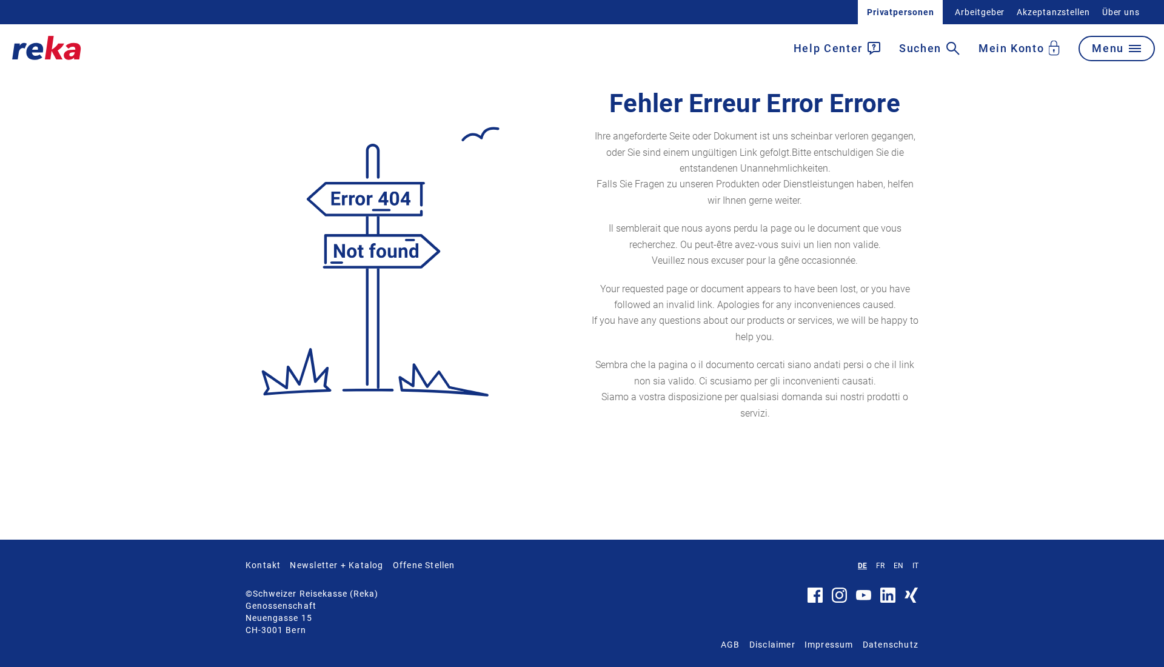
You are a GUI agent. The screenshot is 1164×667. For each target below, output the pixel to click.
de (862, 565)
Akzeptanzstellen (1053, 12)
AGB (730, 644)
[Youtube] (863, 597)
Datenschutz (890, 644)
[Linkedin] (887, 600)
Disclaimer (772, 644)
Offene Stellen (424, 565)
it (915, 565)
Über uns (1121, 12)
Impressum (829, 644)
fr (880, 565)
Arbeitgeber (980, 12)
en (898, 565)
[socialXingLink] (911, 600)
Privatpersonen (900, 12)
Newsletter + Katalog (336, 565)
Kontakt (263, 565)
